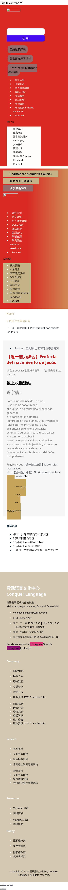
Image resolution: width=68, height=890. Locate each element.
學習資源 (19, 103)
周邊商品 (18, 813)
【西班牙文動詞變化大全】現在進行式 (35, 550)
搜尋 (25, 38)
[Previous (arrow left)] (1, 889)
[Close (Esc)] (11, 885)
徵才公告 (18, 691)
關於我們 (18, 670)
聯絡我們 (18, 681)
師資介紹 (18, 676)
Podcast (19, 115)
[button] (24, 122)
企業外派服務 (20, 753)
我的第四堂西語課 (23, 538)
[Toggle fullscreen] (4, 885)
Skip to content (9, 3)
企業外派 (19, 83)
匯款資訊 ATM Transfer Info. (29, 697)
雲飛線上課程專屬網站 (25, 764)
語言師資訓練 (22, 87)
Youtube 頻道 (20, 808)
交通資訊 (18, 686)
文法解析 (19, 95)
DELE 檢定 (20, 91)
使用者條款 (19, 845)
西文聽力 (31, 348)
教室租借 (18, 748)
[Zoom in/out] (1, 885)
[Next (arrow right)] (4, 889)
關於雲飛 (19, 80)
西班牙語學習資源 (48, 348)
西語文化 (19, 99)
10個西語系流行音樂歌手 (28, 546)
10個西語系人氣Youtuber (28, 542)
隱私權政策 (19, 840)
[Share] (8, 885)
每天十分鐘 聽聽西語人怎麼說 (30, 534)
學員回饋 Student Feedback (16, 244)
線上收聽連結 (19, 383)
